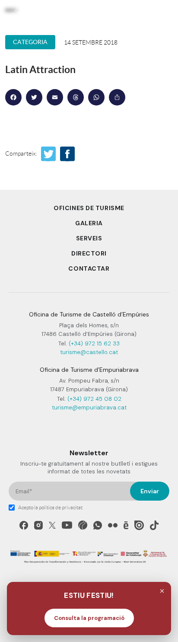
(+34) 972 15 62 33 (94, 343)
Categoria (30, 41)
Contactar (88, 268)
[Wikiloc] (82, 525)
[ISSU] (139, 525)
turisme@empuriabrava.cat (89, 407)
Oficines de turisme (89, 208)
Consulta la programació (89, 618)
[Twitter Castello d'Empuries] (52, 525)
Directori (89, 253)
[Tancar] (162, 591)
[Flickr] (113, 525)
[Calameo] (126, 525)
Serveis (89, 238)
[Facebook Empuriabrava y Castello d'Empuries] (23, 525)
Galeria (89, 223)
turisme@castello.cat (89, 352)
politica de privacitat (61, 507)
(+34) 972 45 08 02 (94, 398)
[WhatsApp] (97, 525)
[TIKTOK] (154, 525)
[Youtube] (67, 525)
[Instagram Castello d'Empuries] (38, 525)
